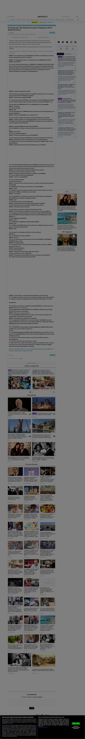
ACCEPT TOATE (76, 723)
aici (11, 731)
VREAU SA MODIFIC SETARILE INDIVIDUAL (76, 727)
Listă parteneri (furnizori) (42, 727)
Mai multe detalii (9, 723)
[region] (42, 727)
